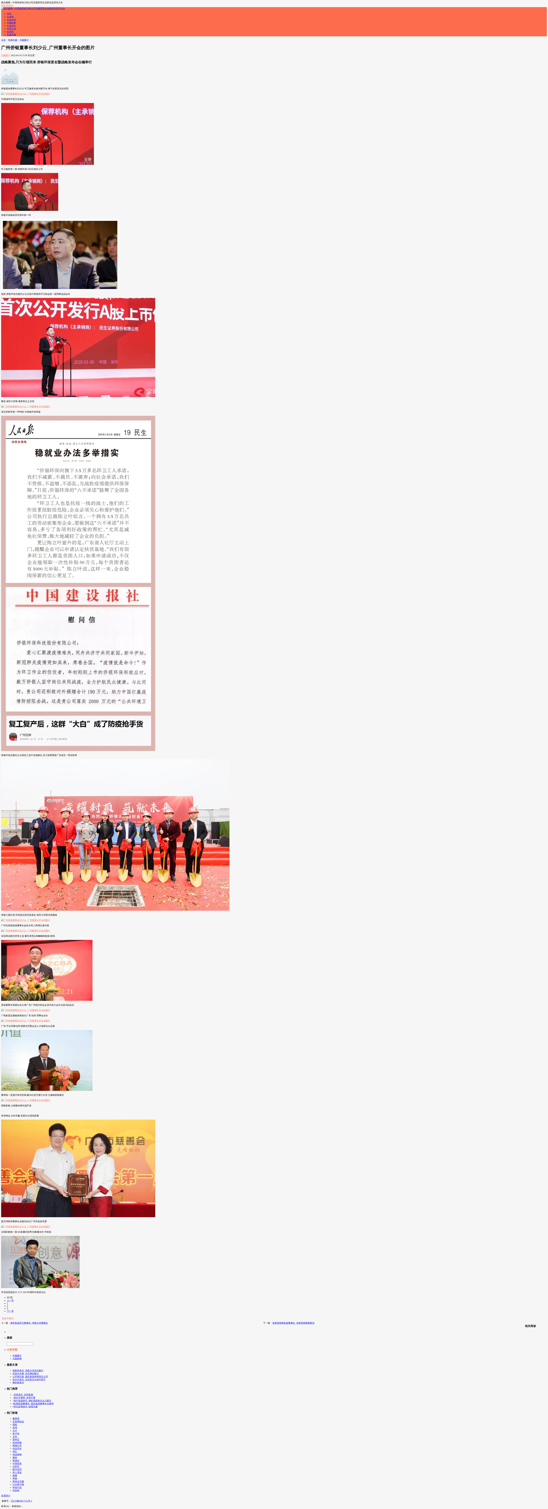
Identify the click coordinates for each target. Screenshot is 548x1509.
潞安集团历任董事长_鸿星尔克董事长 (29, 1323)
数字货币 (17, 1469)
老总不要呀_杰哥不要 (24, 1397)
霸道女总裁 (18, 1481)
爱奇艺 (16, 1439)
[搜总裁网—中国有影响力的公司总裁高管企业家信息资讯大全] (33, 8)
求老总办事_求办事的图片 (26, 1373)
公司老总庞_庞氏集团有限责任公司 (30, 1376)
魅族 (15, 1457)
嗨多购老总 (18, 1382)
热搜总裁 (11, 34)
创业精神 (17, 1454)
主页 (3, 40)
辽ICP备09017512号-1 (21, 1501)
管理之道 (11, 28)
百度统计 (5, 1495)
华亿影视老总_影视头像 (26, 1406)
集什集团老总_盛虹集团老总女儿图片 (32, 1400)
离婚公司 (17, 1445)
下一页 (10, 1311)
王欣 (15, 1436)
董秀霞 (16, 1418)
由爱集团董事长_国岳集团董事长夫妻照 (34, 1403)
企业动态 (11, 20)
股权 (15, 1424)
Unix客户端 (18, 1484)
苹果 (15, 1478)
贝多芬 (16, 1466)
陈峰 (15, 1475)
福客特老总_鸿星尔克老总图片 (28, 1370)
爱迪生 (16, 1460)
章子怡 (16, 1433)
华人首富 (17, 1472)
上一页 (10, 1300)
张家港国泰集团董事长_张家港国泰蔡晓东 (293, 1323)
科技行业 (17, 1487)
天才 (15, 1430)
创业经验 (17, 1442)
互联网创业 (18, 1421)
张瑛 (15, 1427)
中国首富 (17, 1463)
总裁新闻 (17, 1358)
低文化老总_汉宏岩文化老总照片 (29, 1379)
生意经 (10, 31)
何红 (15, 1451)
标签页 (9, 5)
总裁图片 (24, 40)
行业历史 (11, 26)
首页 (3, 5)
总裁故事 (11, 23)
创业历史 (17, 1448)
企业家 (10, 17)
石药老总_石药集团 (23, 1394)
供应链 (16, 1490)
